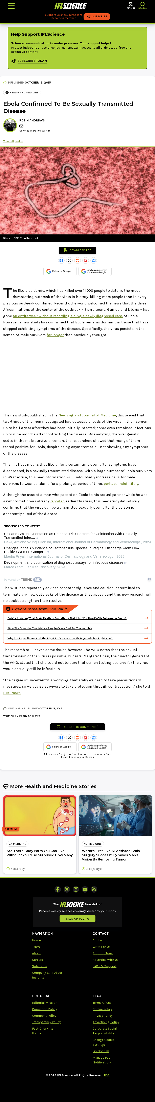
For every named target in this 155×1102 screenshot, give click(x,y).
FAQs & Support (104, 966)
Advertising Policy (106, 1022)
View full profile (13, 141)
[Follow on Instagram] (76, 889)
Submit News (103, 953)
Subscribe (39, 966)
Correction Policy (44, 1009)
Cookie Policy (102, 1009)
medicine (19, 843)
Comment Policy (44, 1015)
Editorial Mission (44, 1003)
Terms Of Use (102, 1003)
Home (36, 940)
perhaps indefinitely (121, 483)
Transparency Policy (46, 1022)
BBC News (12, 693)
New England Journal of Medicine (87, 415)
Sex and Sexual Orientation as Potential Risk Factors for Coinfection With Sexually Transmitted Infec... (70, 535)
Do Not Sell (101, 1051)
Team (36, 947)
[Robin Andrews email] (21, 126)
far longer (55, 335)
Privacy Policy (102, 1015)
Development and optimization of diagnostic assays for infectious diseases (64, 563)
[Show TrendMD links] (149, 579)
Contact (98, 940)
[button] (142, 4)
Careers (37, 960)
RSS (107, 1075)
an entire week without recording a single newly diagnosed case (68, 316)
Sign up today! (77, 918)
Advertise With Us (105, 960)
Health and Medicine (24, 92)
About (36, 953)
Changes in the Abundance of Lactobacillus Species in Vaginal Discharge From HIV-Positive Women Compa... (71, 550)
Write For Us (101, 947)
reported (57, 501)
